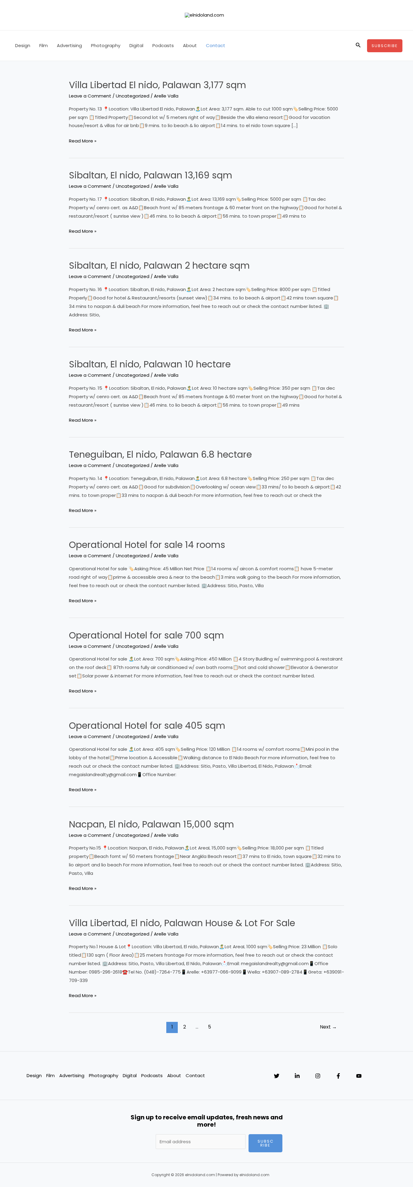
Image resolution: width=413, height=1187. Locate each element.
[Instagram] (317, 1076)
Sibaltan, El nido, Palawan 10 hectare (150, 364)
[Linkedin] (297, 1076)
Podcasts (163, 45)
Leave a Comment (90, 96)
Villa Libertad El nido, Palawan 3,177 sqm (157, 84)
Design (22, 45)
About (190, 45)
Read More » (82, 140)
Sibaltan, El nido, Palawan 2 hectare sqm (159, 265)
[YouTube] (359, 1076)
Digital (136, 45)
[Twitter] (276, 1076)
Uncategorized (132, 96)
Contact (215, 45)
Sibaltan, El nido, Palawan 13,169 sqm (150, 175)
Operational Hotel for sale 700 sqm (146, 635)
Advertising (69, 45)
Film (43, 45)
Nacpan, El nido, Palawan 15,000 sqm (151, 824)
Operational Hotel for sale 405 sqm (147, 725)
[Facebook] (338, 1076)
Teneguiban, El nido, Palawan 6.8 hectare (160, 454)
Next (328, 1026)
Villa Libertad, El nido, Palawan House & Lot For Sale (182, 923)
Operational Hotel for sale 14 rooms (147, 544)
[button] (358, 45)
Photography (105, 45)
